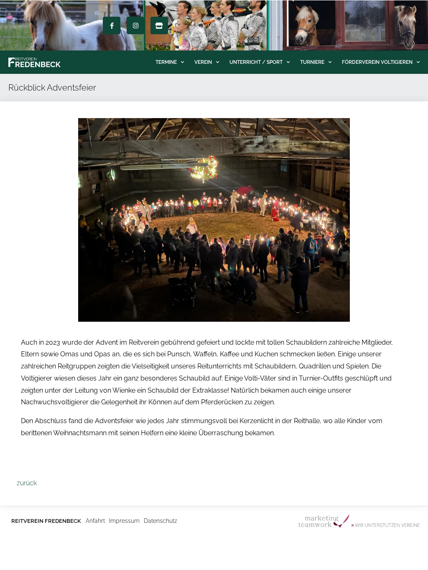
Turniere (312, 62)
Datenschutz (160, 520)
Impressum (124, 520)
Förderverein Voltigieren (377, 62)
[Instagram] (135, 25)
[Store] (159, 25)
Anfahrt (95, 520)
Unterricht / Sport (256, 62)
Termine (166, 62)
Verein (203, 62)
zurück (27, 483)
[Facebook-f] (111, 25)
